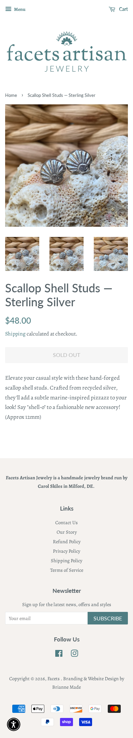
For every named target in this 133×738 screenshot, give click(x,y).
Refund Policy (66, 541)
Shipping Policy (66, 560)
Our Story (67, 532)
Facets (54, 678)
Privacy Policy (66, 551)
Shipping (15, 334)
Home (11, 95)
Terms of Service (66, 570)
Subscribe (107, 618)
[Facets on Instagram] (74, 654)
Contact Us (66, 522)
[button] (13, 724)
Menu (19, 9)
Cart (123, 9)
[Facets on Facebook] (59, 654)
